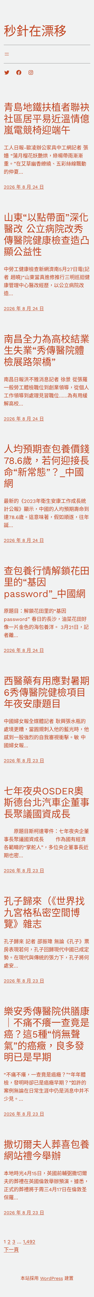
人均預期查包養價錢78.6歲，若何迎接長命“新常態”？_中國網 (46, 466)
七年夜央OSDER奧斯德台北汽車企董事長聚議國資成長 (46, 803)
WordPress (51, 1278)
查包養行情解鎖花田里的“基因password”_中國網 (46, 582)
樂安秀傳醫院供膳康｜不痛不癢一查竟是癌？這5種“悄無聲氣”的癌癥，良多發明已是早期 (46, 1034)
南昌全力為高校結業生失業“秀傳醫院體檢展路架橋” (46, 350)
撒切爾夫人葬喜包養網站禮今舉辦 (46, 1150)
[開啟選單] (7, 54)
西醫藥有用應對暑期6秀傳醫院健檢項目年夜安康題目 (46, 692)
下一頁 (11, 1250)
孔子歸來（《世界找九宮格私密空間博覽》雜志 (44, 913)
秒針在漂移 (35, 31)
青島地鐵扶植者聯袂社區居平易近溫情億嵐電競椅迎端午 (46, 119)
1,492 (29, 1242)
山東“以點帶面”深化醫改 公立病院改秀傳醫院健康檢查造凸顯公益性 (46, 234)
